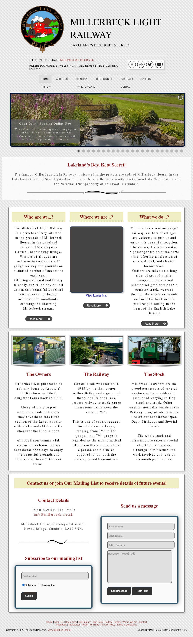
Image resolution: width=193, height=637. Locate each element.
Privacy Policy (108, 624)
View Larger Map (96, 295)
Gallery (146, 79)
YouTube (94, 624)
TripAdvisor (74, 624)
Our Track (126, 79)
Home (45, 79)
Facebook (61, 624)
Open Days (81, 79)
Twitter (85, 624)
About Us (62, 79)
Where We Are (86, 86)
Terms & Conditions (127, 624)
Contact (126, 86)
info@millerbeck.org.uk (77, 60)
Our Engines (104, 79)
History (47, 86)
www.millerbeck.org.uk (59, 630)
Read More (36, 318)
